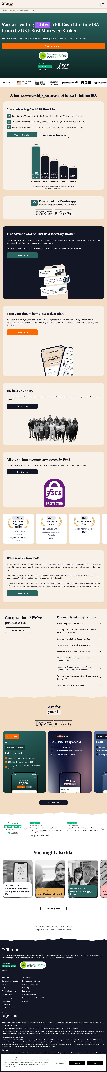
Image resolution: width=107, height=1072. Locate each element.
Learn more (22, 255)
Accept (95, 1063)
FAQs (4, 988)
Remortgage (26, 988)
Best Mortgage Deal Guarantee (67, 248)
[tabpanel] (79, 654)
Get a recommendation (10, 981)
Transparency (6, 1001)
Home (5, 10)
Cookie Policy (7, 998)
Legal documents (8, 1008)
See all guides (53, 908)
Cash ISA (25, 1001)
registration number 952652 (58, 1042)
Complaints (6, 1004)
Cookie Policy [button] (11, 1064)
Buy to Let (26, 991)
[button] (102, 4)
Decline (77, 1063)
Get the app (22, 406)
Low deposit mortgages (31, 981)
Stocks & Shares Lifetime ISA (33, 998)
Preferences (60, 1063)
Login (4, 984)
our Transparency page (16, 1044)
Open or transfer (22, 135)
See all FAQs (18, 630)
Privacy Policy (7, 994)
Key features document (54, 135)
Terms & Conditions (9, 991)
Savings (13, 10)
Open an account (53, 46)
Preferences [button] (12, 1066)
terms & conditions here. (59, 929)
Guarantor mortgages (30, 984)
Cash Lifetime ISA (29, 994)
